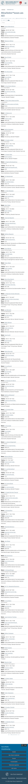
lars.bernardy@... (9, 315)
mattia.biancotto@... (10, 355)
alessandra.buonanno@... (11, 592)
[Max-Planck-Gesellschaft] (8, 774)
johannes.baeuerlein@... (10, 223)
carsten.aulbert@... (9, 145)
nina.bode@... (8, 431)
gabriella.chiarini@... (10, 727)
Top (25, 745)
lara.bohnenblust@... (10, 474)
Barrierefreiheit (11, 778)
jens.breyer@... (8, 546)
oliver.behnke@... (9, 254)
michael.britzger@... (9, 575)
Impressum (4, 778)
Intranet (14, 758)
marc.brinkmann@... (9, 561)
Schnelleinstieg (5, 749)
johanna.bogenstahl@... (10, 445)
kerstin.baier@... (8, 156)
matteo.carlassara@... (10, 639)
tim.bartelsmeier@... (9, 182)
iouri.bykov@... (8, 606)
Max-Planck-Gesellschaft (14, 755)
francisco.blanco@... (10, 386)
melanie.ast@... (8, 118)
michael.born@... (9, 516)
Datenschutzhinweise (21, 778)
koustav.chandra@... (10, 713)
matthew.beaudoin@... (10, 239)
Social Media (5, 746)
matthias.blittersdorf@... (10, 400)
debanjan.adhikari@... (10, 46)
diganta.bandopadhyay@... (11, 167)
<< (8, 734)
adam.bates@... (8, 210)
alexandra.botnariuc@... (10, 532)
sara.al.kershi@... (9, 62)
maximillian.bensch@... (10, 284)
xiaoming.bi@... (8, 340)
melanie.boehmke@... (10, 462)
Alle (9, 20)
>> (18, 734)
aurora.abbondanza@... (10, 32)
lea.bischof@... (8, 371)
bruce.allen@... (8, 77)
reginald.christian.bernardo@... (12, 299)
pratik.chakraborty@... (10, 698)
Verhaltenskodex (14, 761)
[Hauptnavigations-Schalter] (25, 3)
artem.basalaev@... (9, 196)
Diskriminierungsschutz (14, 765)
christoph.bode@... (9, 415)
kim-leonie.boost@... (10, 487)
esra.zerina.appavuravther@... (12, 104)
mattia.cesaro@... (9, 684)
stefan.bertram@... (9, 328)
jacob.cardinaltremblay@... (11, 622)
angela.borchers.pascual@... (11, 498)
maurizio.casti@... (9, 667)
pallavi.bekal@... (9, 268)
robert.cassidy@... (9, 653)
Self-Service (14, 768)
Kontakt (14, 751)
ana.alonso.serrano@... (10, 91)
